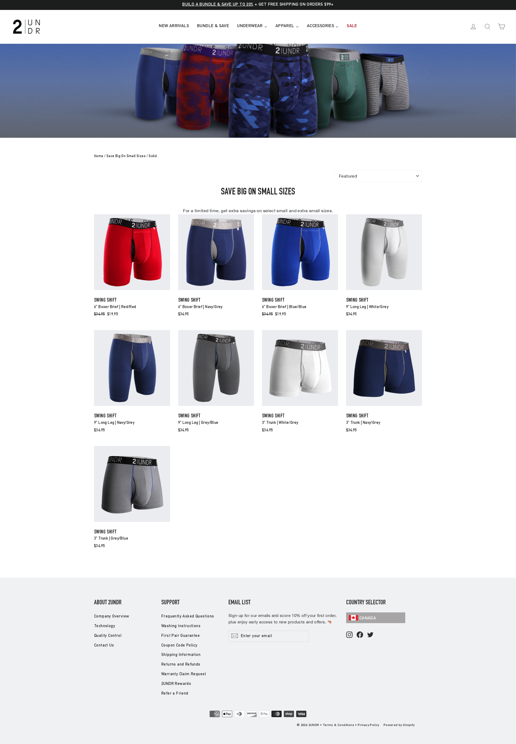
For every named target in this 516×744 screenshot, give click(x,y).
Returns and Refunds (180, 665)
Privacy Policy (368, 725)
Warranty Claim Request (183, 674)
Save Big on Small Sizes (126, 156)
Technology (104, 626)
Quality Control (107, 636)
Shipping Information (180, 655)
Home (98, 156)
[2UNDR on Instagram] (349, 635)
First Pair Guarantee (180, 636)
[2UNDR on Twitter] (370, 635)
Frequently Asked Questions (187, 617)
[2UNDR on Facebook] (360, 635)
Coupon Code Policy (179, 646)
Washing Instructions (180, 626)
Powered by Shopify (399, 725)
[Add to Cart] (132, 289)
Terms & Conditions (338, 725)
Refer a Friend (174, 694)
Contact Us (104, 646)
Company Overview (111, 617)
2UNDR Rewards (176, 684)
